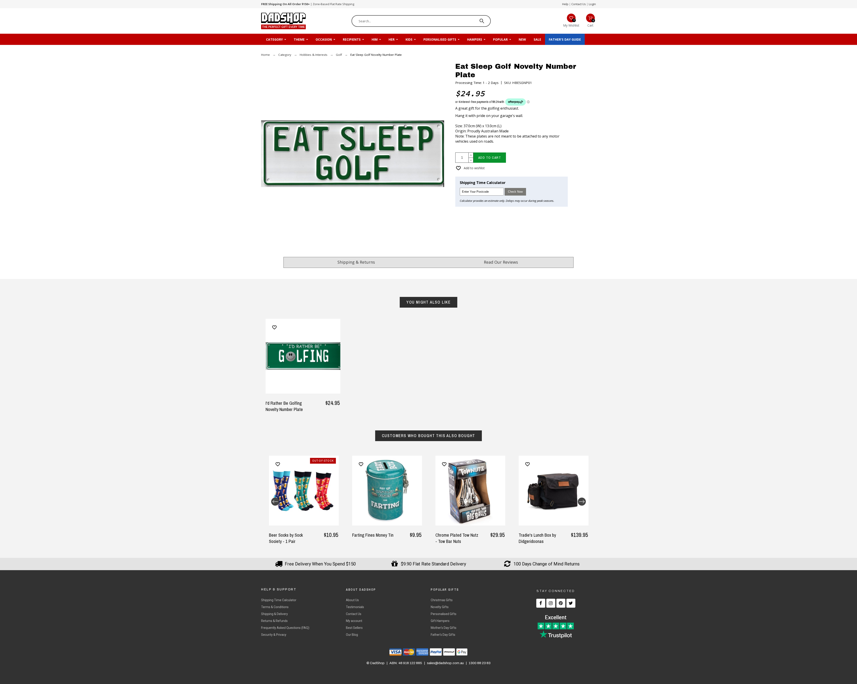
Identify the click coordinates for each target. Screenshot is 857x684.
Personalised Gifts (443, 614)
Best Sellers (354, 628)
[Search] (481, 21)
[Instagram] (550, 603)
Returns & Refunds (274, 621)
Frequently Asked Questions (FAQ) (285, 628)
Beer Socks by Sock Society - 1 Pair (286, 538)
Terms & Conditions (275, 607)
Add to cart (489, 157)
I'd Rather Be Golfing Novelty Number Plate (284, 406)
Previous (275, 502)
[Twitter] (570, 603)
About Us (352, 600)
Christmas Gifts (442, 600)
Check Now (515, 191)
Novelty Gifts (440, 607)
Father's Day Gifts (443, 634)
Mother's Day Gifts (443, 628)
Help (565, 4)
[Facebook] (540, 603)
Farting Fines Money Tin (372, 535)
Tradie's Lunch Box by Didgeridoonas (537, 538)
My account (354, 621)
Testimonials (355, 607)
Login (592, 4)
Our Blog (352, 634)
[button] (470, 168)
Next (582, 502)
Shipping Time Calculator (278, 600)
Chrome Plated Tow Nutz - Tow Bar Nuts (456, 538)
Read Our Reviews (501, 262)
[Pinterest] (560, 603)
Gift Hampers (440, 621)
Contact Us (578, 4)
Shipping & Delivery (274, 614)
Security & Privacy (273, 634)
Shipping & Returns (356, 262)
